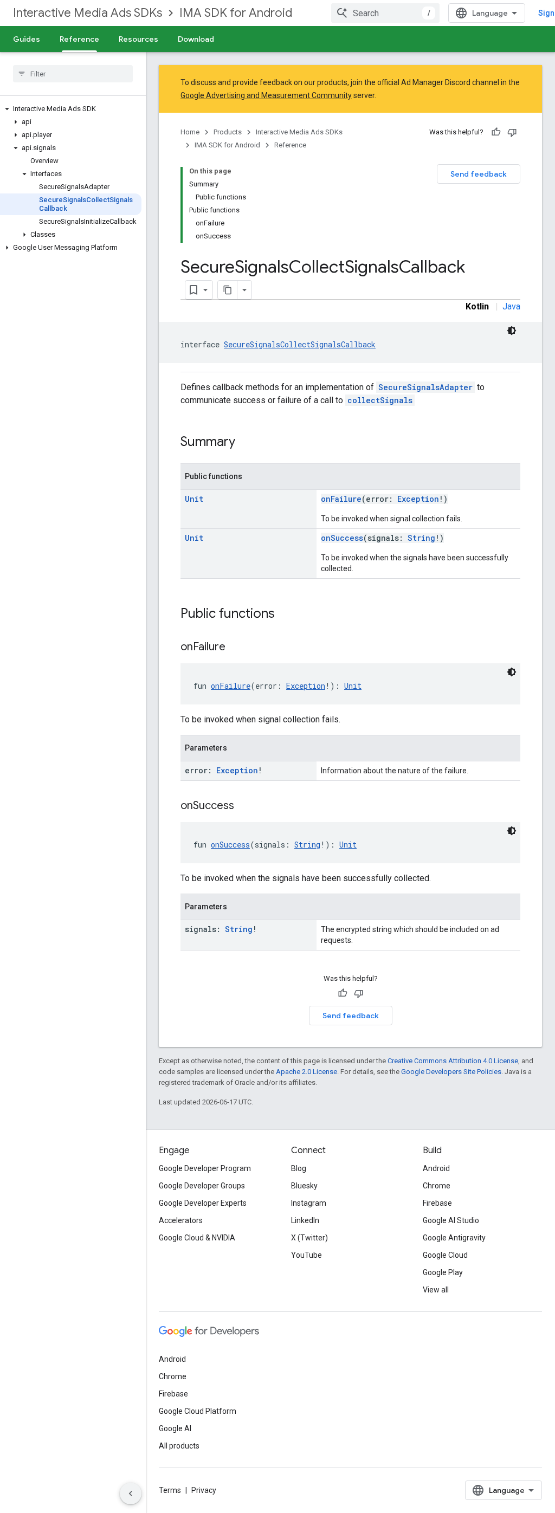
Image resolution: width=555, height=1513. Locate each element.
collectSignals (379, 400)
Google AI (175, 1428)
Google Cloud (445, 1255)
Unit (194, 499)
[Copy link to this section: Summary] (246, 442)
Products (228, 132)
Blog (298, 1168)
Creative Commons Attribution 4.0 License (453, 1061)
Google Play (443, 1272)
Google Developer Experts (203, 1203)
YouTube (306, 1255)
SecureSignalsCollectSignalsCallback (300, 344)
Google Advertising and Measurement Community (266, 95)
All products (179, 1445)
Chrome (436, 1185)
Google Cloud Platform (197, 1411)
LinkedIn (305, 1220)
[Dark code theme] (511, 330)
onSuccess (342, 538)
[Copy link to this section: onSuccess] (245, 806)
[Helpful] (496, 132)
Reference (79, 39)
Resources (138, 39)
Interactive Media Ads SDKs (87, 12)
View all (436, 1289)
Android (436, 1168)
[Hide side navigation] (130, 1493)
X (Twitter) (309, 1237)
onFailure (341, 499)
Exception (418, 499)
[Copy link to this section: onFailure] (236, 647)
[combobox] (385, 13)
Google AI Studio (451, 1220)
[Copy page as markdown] (227, 290)
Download (196, 39)
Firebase (437, 1203)
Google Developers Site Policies (451, 1072)
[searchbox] (73, 73)
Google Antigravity (454, 1237)
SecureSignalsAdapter (425, 387)
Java (511, 306)
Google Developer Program (205, 1168)
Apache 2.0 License (306, 1072)
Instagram (308, 1203)
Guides (26, 39)
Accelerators (181, 1220)
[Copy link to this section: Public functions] (285, 614)
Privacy (203, 1490)
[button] (70, 108)
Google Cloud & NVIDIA (197, 1237)
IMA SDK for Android (235, 12)
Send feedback (478, 174)
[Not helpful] (512, 132)
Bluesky (304, 1185)
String (421, 538)
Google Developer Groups (202, 1185)
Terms (170, 1490)
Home (189, 132)
